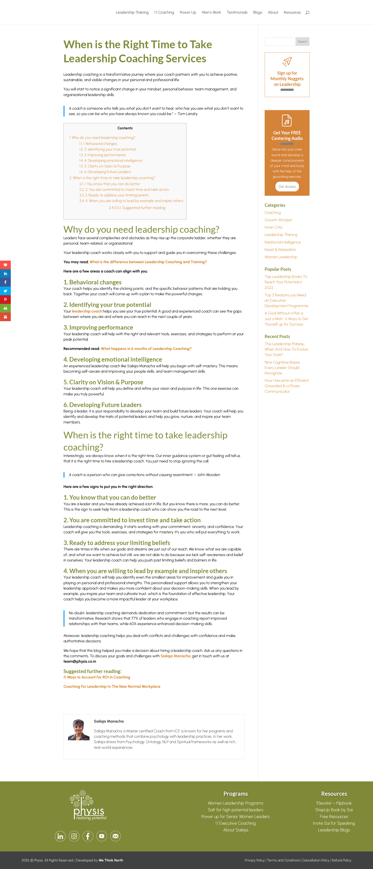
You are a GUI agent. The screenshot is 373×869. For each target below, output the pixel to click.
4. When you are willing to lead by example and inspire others (131, 201)
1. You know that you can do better (109, 184)
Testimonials (237, 13)
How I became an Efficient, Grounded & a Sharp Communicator (287, 386)
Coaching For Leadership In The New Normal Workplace (111, 686)
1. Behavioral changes (98, 143)
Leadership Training (132, 13)
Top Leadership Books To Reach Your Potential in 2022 (286, 282)
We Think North (111, 860)
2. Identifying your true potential (107, 149)
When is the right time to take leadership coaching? (112, 178)
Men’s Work (211, 13)
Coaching (273, 212)
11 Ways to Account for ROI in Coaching (96, 677)
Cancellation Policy (315, 860)
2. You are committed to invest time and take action (124, 189)
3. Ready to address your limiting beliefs (114, 195)
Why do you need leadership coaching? (102, 137)
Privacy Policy (255, 860)
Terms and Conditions (283, 860)
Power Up (188, 13)
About (273, 13)
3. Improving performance (102, 155)
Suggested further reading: (137, 207)
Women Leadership (281, 257)
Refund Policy (341, 860)
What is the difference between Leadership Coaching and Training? (148, 262)
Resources (292, 13)
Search (302, 41)
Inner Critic (274, 227)
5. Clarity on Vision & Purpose (105, 166)
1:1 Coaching (164, 13)
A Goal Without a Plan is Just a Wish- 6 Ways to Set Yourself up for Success (286, 318)
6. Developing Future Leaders (105, 172)
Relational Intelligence (283, 242)
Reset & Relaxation (280, 249)
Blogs (257, 13)
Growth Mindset (278, 220)
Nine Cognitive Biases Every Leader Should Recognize (282, 367)
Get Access (287, 186)
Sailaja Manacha (175, 656)
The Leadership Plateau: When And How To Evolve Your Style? (286, 349)
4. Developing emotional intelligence (110, 160)
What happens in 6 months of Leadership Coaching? (146, 348)
